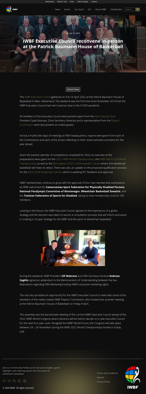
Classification (116, 9)
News (57, 9)
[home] (12, 9)
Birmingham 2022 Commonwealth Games (76, 163)
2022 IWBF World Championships (75, 159)
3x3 (89, 9)
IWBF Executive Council (38, 97)
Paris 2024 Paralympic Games (45, 172)
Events (67, 9)
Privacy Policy (103, 381)
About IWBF (100, 9)
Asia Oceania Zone (105, 116)
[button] (57, 9)
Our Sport (79, 9)
